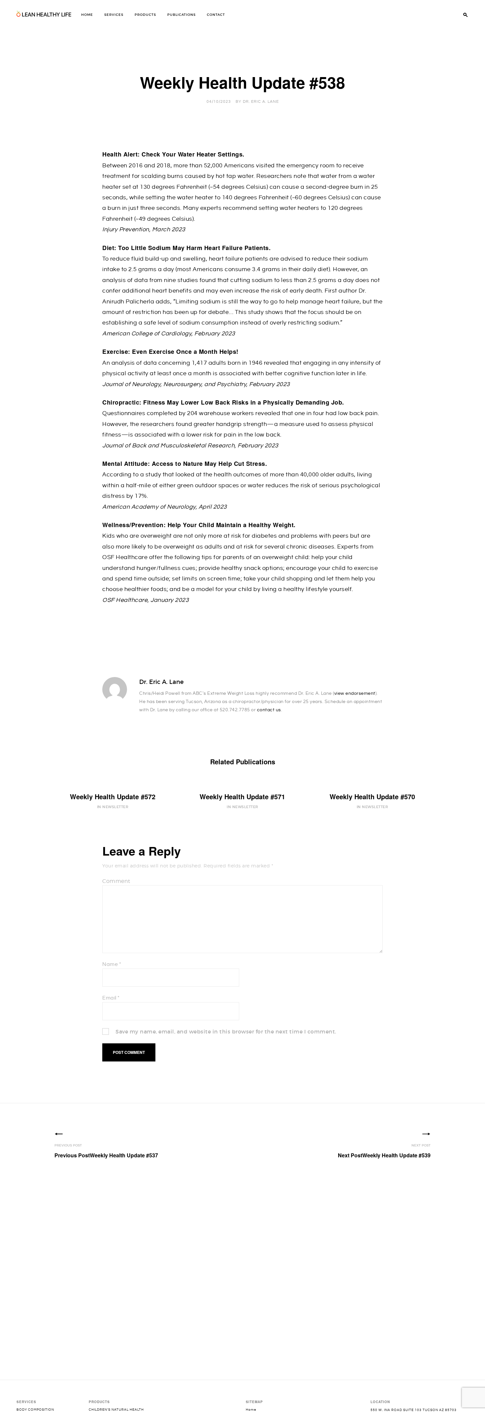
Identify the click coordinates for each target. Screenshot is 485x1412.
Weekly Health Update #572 (112, 796)
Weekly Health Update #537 (106, 1155)
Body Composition (35, 1409)
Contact (216, 15)
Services (113, 15)
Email (111, 998)
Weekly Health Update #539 (384, 1155)
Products (145, 15)
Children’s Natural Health (116, 1409)
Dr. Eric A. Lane (261, 101)
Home (87, 15)
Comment (116, 881)
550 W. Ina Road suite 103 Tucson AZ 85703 (414, 1410)
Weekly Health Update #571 (242, 796)
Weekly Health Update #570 (372, 796)
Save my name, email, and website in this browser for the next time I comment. (225, 1031)
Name (111, 964)
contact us (269, 710)
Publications (181, 15)
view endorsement (354, 693)
